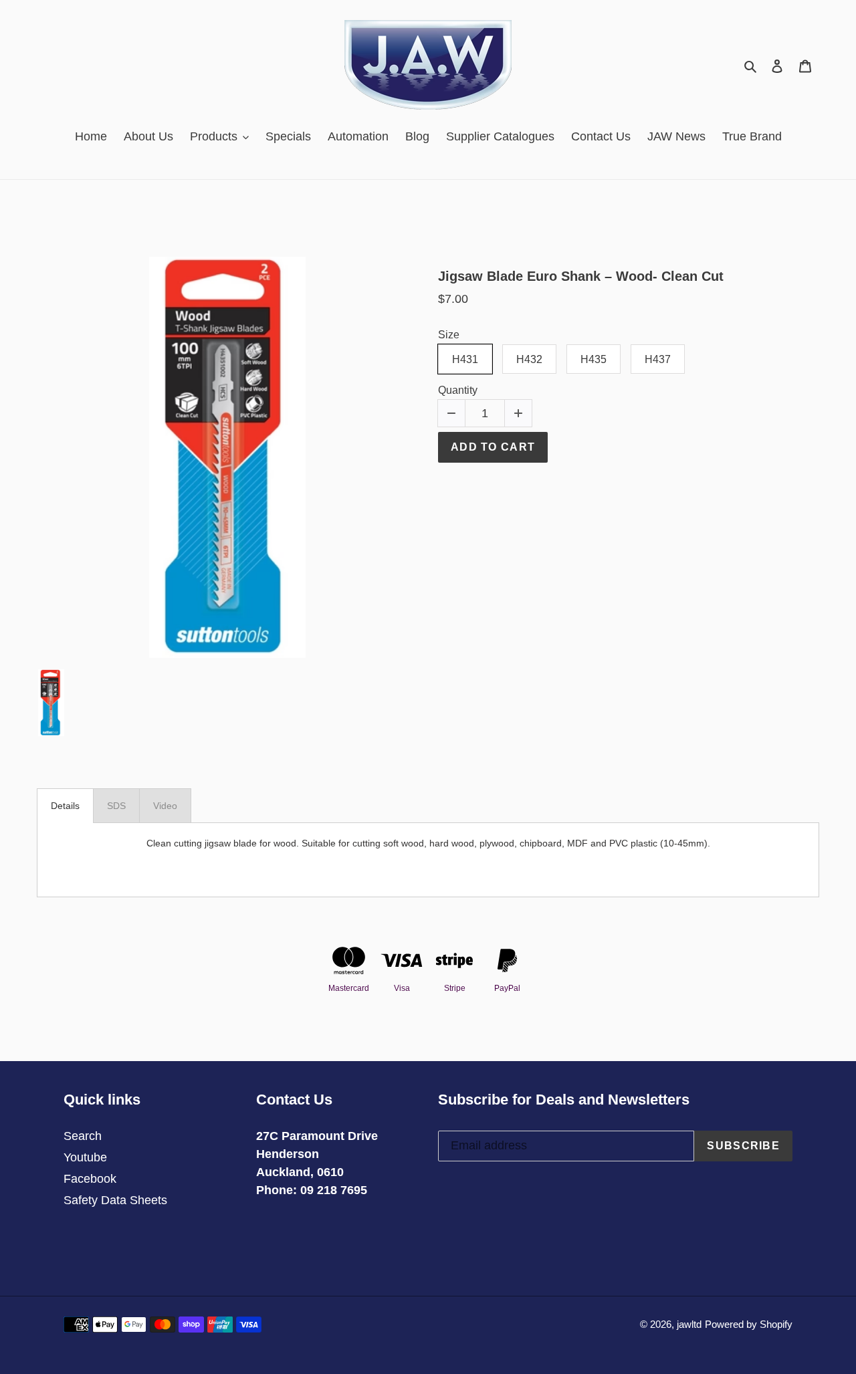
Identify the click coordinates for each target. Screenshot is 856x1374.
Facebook (90, 1178)
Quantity (457, 390)
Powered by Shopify (748, 1324)
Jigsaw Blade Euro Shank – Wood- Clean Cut (581, 276)
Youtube (85, 1157)
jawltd (689, 1324)
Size (448, 334)
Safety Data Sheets (115, 1200)
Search (83, 1136)
